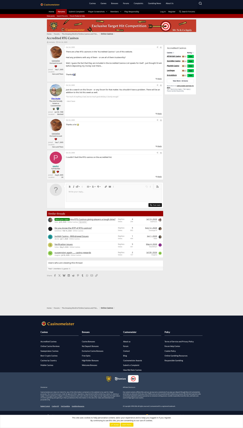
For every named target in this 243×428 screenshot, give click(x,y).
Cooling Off (55, 406)
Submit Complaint (76, 11)
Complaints (138, 3)
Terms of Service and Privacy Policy (179, 341)
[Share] (157, 47)
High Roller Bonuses (90, 360)
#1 (161, 47)
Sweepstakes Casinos (49, 351)
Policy (167, 332)
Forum (125, 346)
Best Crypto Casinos (49, 356)
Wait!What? (153, 247)
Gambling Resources (78, 406)
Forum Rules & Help (77, 16)
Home (51, 11)
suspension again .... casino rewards (73, 252)
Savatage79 (153, 230)
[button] (106, 11)
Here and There (57, 74)
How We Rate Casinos (132, 370)
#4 (161, 153)
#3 (161, 120)
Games (103, 3)
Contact (126, 351)
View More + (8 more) (180, 81)
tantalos (52, 42)
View (190, 56)
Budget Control (45, 406)
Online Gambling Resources (176, 356)
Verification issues (64, 244)
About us (126, 341)
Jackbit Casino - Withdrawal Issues (72, 236)
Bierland (60, 114)
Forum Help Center (172, 346)
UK (62, 177)
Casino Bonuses (88, 341)
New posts (51, 16)
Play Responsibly (131, 11)
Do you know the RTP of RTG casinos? (73, 228)
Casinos (92, 3)
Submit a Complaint (131, 365)
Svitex (57, 247)
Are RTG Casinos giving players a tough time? (92, 219)
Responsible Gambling (174, 360)
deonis (57, 239)
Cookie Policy (170, 351)
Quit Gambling (65, 406)
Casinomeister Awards (132, 360)
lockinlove (58, 231)
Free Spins (86, 356)
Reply (160, 79)
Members (114, 11)
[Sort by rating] (193, 52)
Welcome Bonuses (89, 365)
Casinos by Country (48, 360)
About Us (170, 3)
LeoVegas (171, 70)
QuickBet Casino (173, 61)
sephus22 (153, 221)
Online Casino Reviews (50, 346)
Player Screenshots (96, 11)
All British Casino (174, 56)
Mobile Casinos (46, 365)
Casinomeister (130, 332)
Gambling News (154, 3)
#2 (161, 85)
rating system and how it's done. (180, 86)
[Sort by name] (173, 52)
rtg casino (82, 222)
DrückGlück (172, 75)
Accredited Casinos (48, 341)
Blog (125, 356)
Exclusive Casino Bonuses (92, 351)
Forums (126, 3)
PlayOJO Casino (173, 66)
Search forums (62, 16)
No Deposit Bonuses (90, 346)
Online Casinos (72, 222)
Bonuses (114, 3)
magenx (57, 255)
